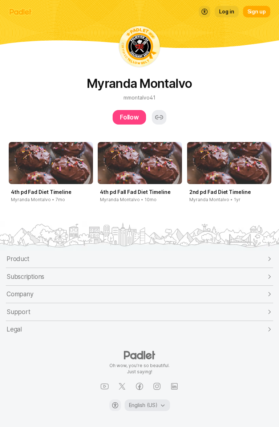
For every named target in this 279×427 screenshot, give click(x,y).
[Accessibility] (115, 405)
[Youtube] (104, 386)
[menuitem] (204, 11)
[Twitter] (122, 386)
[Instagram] (157, 386)
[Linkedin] (174, 386)
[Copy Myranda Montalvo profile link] (159, 117)
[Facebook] (139, 386)
